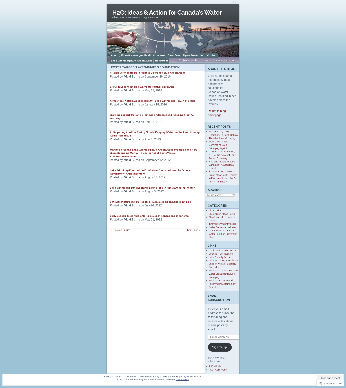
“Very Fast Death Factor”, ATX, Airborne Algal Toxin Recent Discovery (222, 155)
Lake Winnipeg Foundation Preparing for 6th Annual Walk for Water (152, 187)
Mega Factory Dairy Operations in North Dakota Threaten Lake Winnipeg (223, 135)
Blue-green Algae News (222, 214)
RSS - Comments (218, 369)
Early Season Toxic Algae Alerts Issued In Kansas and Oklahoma (149, 216)
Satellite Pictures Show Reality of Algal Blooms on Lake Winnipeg (150, 201)
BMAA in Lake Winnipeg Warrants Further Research (142, 86)
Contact (212, 55)
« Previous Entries (120, 230)
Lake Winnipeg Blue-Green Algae (131, 60)
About (115, 55)
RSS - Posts (215, 366)
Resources (161, 60)
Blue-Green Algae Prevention (186, 55)
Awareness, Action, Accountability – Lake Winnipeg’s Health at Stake (152, 101)
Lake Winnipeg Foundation (223, 260)
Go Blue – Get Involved (221, 253)
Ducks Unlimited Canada (222, 250)
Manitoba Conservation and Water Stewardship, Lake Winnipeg (223, 274)
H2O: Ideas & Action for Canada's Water (167, 12)
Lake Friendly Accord (220, 257)
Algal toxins (215, 210)
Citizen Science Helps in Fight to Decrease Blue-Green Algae (148, 72)
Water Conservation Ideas (222, 227)
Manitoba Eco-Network (221, 280)
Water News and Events (221, 230)
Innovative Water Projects (222, 223)
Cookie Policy (182, 379)
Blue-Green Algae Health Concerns (143, 55)
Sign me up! (219, 347)
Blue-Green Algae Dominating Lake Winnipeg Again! (218, 145)
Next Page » (193, 230)
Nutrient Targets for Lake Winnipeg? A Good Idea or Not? (222, 165)
